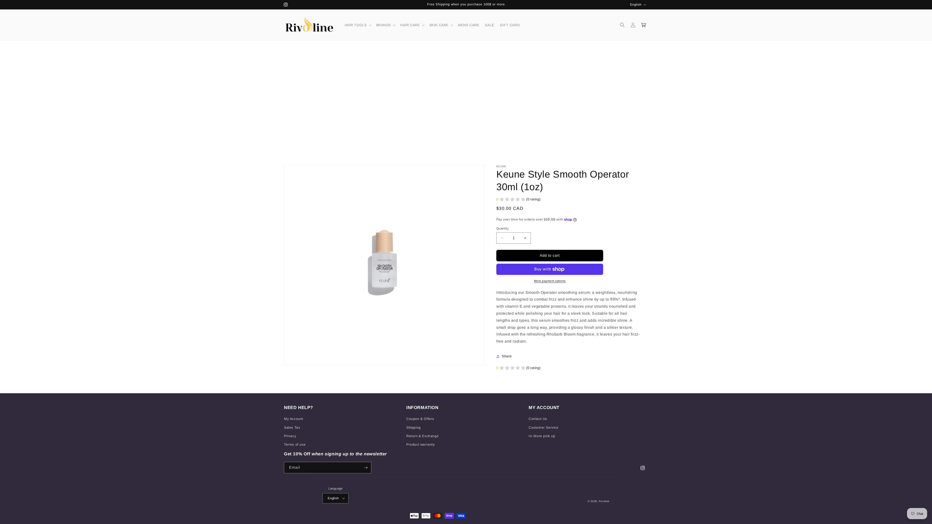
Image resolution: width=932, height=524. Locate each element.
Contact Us (538, 419)
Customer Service (543, 427)
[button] (357, 25)
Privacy (290, 436)
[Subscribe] (365, 467)
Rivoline (604, 501)
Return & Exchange (422, 436)
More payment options (550, 281)
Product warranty (420, 444)
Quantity (502, 228)
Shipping (413, 427)
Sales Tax (292, 427)
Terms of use (295, 444)
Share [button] (507, 356)
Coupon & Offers (420, 419)
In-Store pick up (542, 436)
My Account (293, 419)
